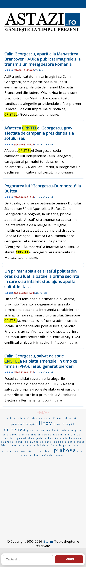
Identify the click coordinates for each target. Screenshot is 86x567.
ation (81, 445)
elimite (32, 418)
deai (55, 430)
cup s (72, 445)
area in (36, 434)
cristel (12, 418)
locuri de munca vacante (33, 441)
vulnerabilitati (51, 418)
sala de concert (53, 455)
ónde (50, 445)
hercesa (75, 438)
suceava (15, 429)
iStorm (48, 541)
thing (37, 455)
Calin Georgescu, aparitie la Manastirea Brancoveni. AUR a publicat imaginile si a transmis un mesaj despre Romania (42, 59)
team (69, 441)
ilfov (45, 423)
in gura (76, 430)
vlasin (48, 451)
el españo (72, 418)
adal (80, 451)
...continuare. (48, 114)
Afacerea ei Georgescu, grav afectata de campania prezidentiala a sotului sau (39, 133)
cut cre (45, 430)
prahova (65, 450)
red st (46, 434)
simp (21, 418)
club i (78, 434)
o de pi (61, 445)
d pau (69, 434)
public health (47, 438)
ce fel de (39, 445)
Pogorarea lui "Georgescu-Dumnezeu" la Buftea (42, 188)
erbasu (58, 434)
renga (16, 445)
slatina (24, 434)
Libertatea (40, 292)
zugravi (7, 441)
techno (58, 441)
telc (6, 434)
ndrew (14, 451)
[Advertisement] (43, 492)
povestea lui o (31, 451)
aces (5, 451)
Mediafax (40, 70)
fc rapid (68, 423)
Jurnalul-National (44, 144)
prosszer (17, 424)
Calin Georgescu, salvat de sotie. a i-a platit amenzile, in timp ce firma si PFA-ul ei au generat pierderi (40, 361)
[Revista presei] (42, 31)
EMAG (43, 412)
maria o (10, 438)
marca (26, 455)
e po (57, 424)
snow (14, 434)
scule (64, 438)
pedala (65, 430)
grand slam (26, 438)
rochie (26, 445)
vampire (31, 424)
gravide (32, 430)
